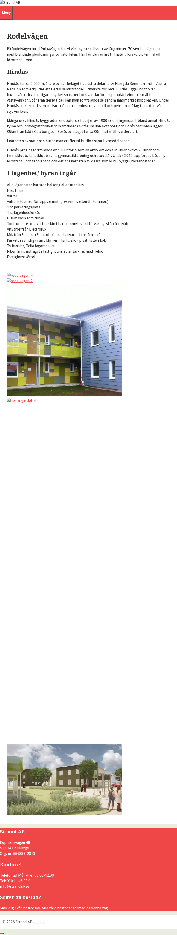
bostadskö (31, 908)
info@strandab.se (14, 886)
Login (40, 922)
